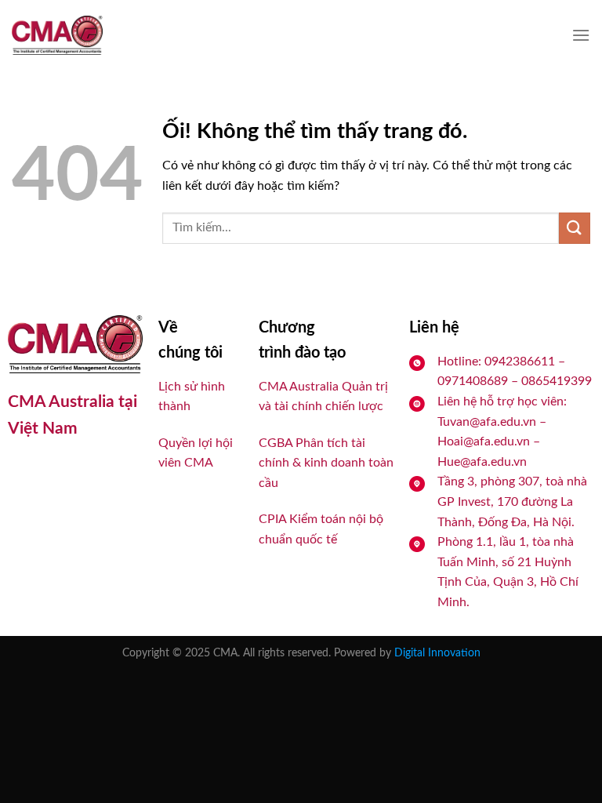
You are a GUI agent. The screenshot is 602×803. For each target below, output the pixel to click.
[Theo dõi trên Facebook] (21, 471)
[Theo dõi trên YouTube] (50, 471)
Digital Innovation (437, 653)
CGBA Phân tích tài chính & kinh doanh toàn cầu (326, 463)
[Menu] (580, 35)
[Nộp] (574, 228)
